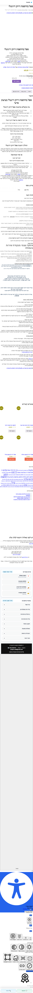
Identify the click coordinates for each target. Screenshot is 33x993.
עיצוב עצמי (28, 459)
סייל (13, 482)
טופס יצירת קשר (16, 554)
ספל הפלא (7, 61)
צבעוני (18, 61)
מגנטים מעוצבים (13, 480)
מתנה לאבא (8, 480)
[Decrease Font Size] (30, 915)
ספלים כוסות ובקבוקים (22, 10)
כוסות (11, 479)
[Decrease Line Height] (30, 931)
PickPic (31, 470)
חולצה (6, 474)
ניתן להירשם (25, 557)
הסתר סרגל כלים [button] (28, 911)
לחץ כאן (31, 543)
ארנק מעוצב (26, 470)
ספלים (4, 67)
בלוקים (5, 470)
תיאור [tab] (29, 91)
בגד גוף (16, 470)
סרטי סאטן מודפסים (15, 485)
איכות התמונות (29, 204)
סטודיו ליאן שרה (18, 483)
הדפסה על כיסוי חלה (27, 474)
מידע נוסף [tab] (23, 91)
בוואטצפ (3, 62)
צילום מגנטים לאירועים (27, 486)
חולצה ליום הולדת (27, 477)
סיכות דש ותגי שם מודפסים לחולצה (22, 496)
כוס (13, 479)
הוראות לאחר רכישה (28, 299)
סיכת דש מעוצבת (3, 483)
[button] (16, 205)
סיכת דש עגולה (30, 485)
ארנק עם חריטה (21, 470)
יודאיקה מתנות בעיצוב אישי (18, 479)
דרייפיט (14, 472)
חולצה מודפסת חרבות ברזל (14, 477)
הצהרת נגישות (12, 652)
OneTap (25, 909)
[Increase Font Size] (30, 910)
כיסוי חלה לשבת (25, 480)
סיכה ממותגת (9, 483)
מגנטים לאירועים (19, 480)
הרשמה (30, 358)
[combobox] (16, 762)
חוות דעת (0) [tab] (16, 91)
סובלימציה (23, 483)
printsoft (28, 495)
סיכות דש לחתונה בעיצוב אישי (23, 494)
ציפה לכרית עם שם (11, 486)
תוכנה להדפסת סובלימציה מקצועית (22, 499)
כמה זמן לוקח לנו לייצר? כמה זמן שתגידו (24, 263)
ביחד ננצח (10, 470)
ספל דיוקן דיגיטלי (11, 67)
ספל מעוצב (21, 485)
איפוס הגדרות (29, 971)
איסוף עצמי (30, 243)
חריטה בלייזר (28, 479)
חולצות (4, 476)
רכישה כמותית (29, 336)
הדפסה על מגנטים (20, 474)
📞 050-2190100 (13, 648)
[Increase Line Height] (30, 925)
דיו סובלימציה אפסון (22, 472)
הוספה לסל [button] (29, 431)
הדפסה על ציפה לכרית (12, 474)
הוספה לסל (16, 81)
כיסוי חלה (7, 479)
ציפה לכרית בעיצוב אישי (18, 486)
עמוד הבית (30, 10)
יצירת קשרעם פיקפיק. (27, 352)
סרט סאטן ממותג (7, 485)
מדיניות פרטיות (20, 652)
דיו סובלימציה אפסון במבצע (23, 498)
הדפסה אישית (8, 472)
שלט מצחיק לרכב (3, 486)
